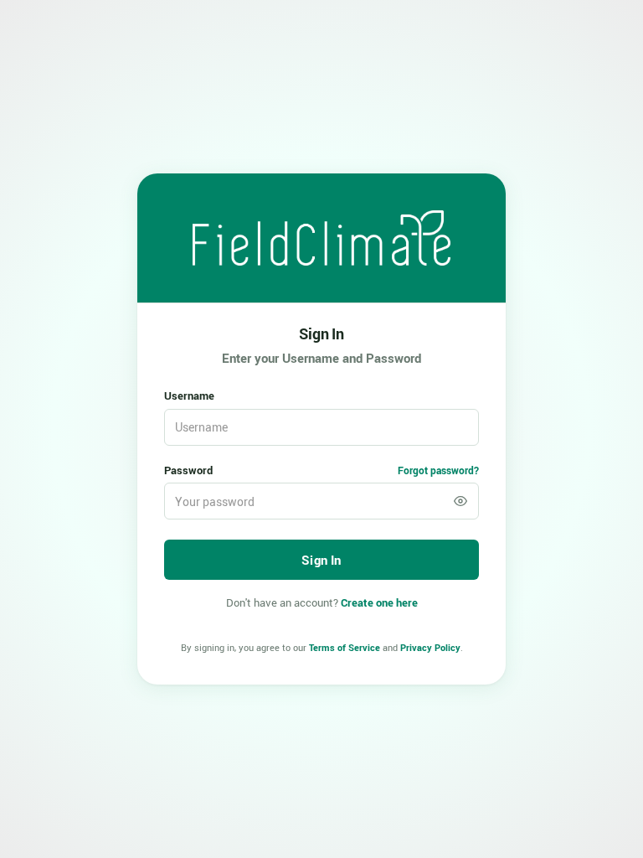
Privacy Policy (430, 647)
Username (189, 395)
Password (188, 470)
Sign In (321, 333)
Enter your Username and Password (321, 357)
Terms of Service (344, 647)
